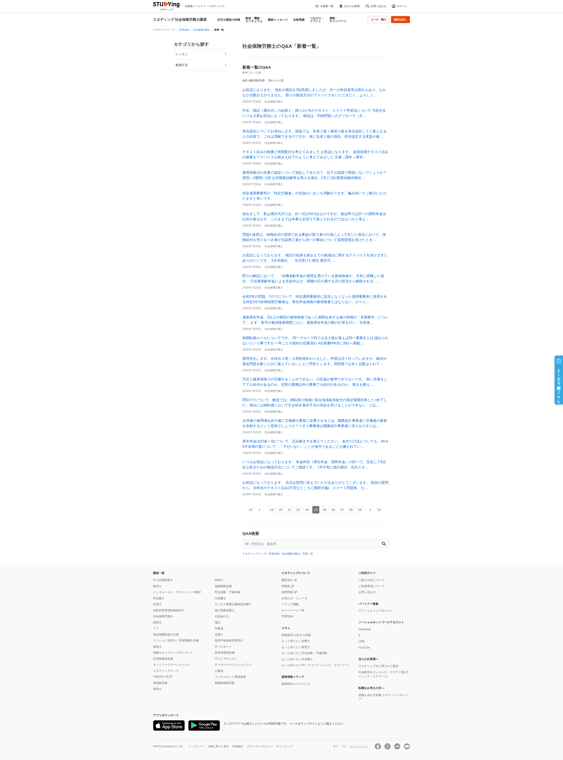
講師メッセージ (278, 19)
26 (333, 510)
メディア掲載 (290, 604)
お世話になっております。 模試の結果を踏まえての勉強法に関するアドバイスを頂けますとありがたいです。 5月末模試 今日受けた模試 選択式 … (315, 257)
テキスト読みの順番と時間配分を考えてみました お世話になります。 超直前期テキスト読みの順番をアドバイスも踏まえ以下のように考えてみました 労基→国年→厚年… (315, 154)
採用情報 (287, 592)
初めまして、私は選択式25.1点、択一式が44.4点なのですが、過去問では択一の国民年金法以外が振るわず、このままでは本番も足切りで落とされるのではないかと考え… (314, 216)
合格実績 (299, 19)
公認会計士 (222, 616)
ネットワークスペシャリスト (171, 664)
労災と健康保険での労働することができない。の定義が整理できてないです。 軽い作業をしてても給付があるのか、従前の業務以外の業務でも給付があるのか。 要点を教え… (315, 381)
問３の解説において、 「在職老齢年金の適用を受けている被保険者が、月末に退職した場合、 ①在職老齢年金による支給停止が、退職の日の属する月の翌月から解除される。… (313, 278)
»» (379, 509)
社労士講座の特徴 (228, 19)
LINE (361, 641)
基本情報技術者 (225, 652)
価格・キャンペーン (338, 19)
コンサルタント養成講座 (230, 676)
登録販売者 (160, 683)
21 (289, 510)
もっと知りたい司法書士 (297, 659)
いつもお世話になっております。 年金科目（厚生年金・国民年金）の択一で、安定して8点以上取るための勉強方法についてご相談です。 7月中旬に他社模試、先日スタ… (314, 464)
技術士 (219, 580)
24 (316, 510)
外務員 (219, 628)
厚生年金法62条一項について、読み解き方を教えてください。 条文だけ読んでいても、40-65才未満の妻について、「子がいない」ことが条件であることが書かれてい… (315, 443)
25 (324, 510)
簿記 (217, 622)
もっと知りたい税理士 (296, 647)
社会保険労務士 (291, 553)
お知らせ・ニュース (294, 598)
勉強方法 (181, 65)
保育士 (157, 689)
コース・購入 (378, 19)
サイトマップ (284, 746)
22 (298, 510)
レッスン (181, 54)
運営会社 (287, 580)
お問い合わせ (378, 6)
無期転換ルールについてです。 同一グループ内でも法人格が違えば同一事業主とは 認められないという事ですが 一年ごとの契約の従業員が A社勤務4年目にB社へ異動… (315, 340)
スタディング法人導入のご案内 (378, 666)
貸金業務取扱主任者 (166, 634)
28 (351, 510)
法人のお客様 (352, 6)
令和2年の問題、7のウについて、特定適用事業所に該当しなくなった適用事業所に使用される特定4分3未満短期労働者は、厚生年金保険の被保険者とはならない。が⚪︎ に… (314, 299)
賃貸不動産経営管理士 (229, 640)
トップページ (196, 746)
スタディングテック (166, 670)
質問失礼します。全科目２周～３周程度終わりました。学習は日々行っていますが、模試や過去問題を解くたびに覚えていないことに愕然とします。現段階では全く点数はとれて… (314, 361)
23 (307, 510)
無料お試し (400, 19)
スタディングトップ (254, 553)
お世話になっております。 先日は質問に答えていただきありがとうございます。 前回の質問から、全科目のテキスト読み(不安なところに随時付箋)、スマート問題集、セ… (315, 485)
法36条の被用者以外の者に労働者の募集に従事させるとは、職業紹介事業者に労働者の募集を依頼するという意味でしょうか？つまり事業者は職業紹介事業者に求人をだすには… (314, 423)
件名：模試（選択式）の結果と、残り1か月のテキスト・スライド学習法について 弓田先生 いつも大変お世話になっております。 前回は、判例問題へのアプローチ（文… (314, 113)
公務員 (219, 670)
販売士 (157, 586)
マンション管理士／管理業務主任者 (176, 640)
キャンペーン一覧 (293, 610)
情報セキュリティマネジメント (173, 652)
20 (280, 510)
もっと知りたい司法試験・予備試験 (304, 653)
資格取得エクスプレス (296, 683)
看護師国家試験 (225, 683)
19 (272, 510)
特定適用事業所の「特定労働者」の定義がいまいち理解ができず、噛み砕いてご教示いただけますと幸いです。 (314, 195)
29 (360, 510)
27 (342, 510)
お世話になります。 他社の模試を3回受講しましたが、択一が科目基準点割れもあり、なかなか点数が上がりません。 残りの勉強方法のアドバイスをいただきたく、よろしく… (314, 92)
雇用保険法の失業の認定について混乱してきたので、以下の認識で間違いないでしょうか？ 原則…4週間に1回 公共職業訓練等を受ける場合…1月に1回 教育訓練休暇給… (314, 175)
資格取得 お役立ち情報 (296, 635)
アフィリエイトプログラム (375, 610)
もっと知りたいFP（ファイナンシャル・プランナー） (316, 665)
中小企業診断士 (163, 580)
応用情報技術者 (163, 658)
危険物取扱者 (223, 586)
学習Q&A (274, 553)
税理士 (157, 622)
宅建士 (219, 634)
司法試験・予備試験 (227, 592)
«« (250, 509)
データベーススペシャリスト (233, 664)
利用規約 (237, 746)
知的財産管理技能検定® (168, 610)
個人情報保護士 (225, 610)
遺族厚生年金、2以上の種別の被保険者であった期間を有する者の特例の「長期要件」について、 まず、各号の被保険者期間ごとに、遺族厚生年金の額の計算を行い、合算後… (315, 319)
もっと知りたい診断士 (296, 641)
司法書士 (159, 598)
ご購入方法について (371, 580)
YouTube (364, 647)
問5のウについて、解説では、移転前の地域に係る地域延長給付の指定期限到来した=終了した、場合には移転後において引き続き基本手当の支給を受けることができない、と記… (314, 402)
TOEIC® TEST (162, 676)
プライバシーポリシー (260, 746)
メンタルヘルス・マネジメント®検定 (177, 592)
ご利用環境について (371, 586)
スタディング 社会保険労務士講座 (180, 19)
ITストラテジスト (226, 658)
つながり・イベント (317, 19)
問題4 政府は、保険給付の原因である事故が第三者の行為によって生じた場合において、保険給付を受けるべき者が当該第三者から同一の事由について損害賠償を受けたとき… (314, 237)
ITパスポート (223, 646)
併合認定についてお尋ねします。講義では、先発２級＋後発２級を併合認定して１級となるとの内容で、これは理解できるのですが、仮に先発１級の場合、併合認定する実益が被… (314, 133)
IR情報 (286, 586)
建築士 (157, 646)
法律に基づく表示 (218, 746)
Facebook (364, 629)
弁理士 (157, 604)
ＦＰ (156, 628)
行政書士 (220, 598)
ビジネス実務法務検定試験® (233, 604)
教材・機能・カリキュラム (254, 19)
